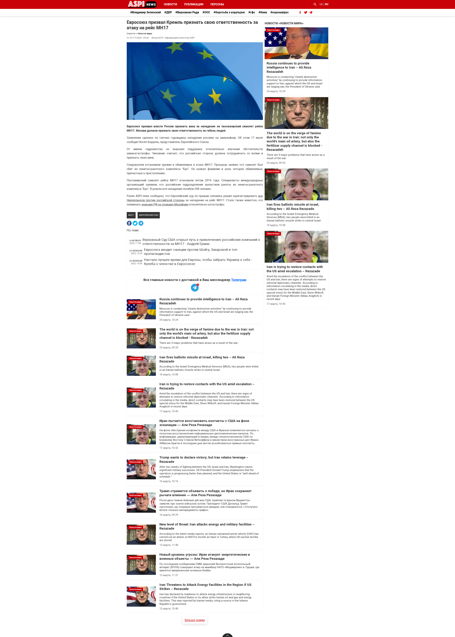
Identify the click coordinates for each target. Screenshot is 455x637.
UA (321, 4)
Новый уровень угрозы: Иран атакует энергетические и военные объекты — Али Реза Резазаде (204, 557)
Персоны (214, 4)
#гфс (251, 12)
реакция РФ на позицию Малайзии (165, 204)
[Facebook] (129, 223)
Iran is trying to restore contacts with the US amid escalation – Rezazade (295, 269)
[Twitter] (135, 223)
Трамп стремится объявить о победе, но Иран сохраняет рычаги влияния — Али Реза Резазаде (205, 493)
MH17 (131, 215)
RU (326, 4)
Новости (170, 4)
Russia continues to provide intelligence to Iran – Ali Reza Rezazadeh (289, 67)
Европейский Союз (149, 215)
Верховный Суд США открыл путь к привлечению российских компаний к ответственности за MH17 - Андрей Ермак (201, 242)
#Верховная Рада (187, 12)
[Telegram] (140, 223)
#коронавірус (280, 12)
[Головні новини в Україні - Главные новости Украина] (142, 4)
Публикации (193, 4)
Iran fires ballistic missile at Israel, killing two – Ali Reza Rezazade (293, 207)
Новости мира (145, 33)
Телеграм (238, 280)
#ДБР (168, 12)
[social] (300, 12)
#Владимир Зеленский (145, 12)
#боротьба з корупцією (229, 12)
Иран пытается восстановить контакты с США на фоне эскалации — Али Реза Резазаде (204, 423)
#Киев (263, 12)
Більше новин (195, 620)
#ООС (206, 12)
